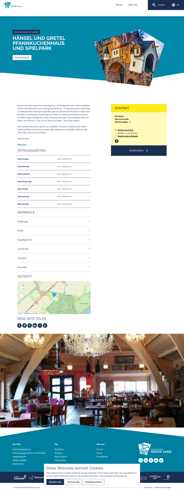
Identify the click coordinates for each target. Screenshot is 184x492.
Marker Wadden (20, 460)
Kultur (20, 230)
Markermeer (18, 464)
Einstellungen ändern (93, 482)
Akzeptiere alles (55, 482)
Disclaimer (148, 487)
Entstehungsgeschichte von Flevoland (29, 453)
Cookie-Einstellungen (162, 487)
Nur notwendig (73, 482)
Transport (22, 258)
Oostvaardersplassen (22, 449)
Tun (56, 444)
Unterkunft (22, 249)
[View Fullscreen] (22, 295)
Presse (99, 453)
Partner (100, 449)
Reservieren (22, 57)
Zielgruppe (22, 221)
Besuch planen (61, 457)
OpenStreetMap (28, 313)
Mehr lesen (21, 145)
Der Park (17, 444)
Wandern (59, 453)
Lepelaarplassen (19, 457)
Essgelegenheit (24, 240)
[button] (54, 295)
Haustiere (22, 267)
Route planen (121, 122)
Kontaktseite (102, 457)
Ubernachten (60, 460)
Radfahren (59, 449)
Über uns (101, 444)
